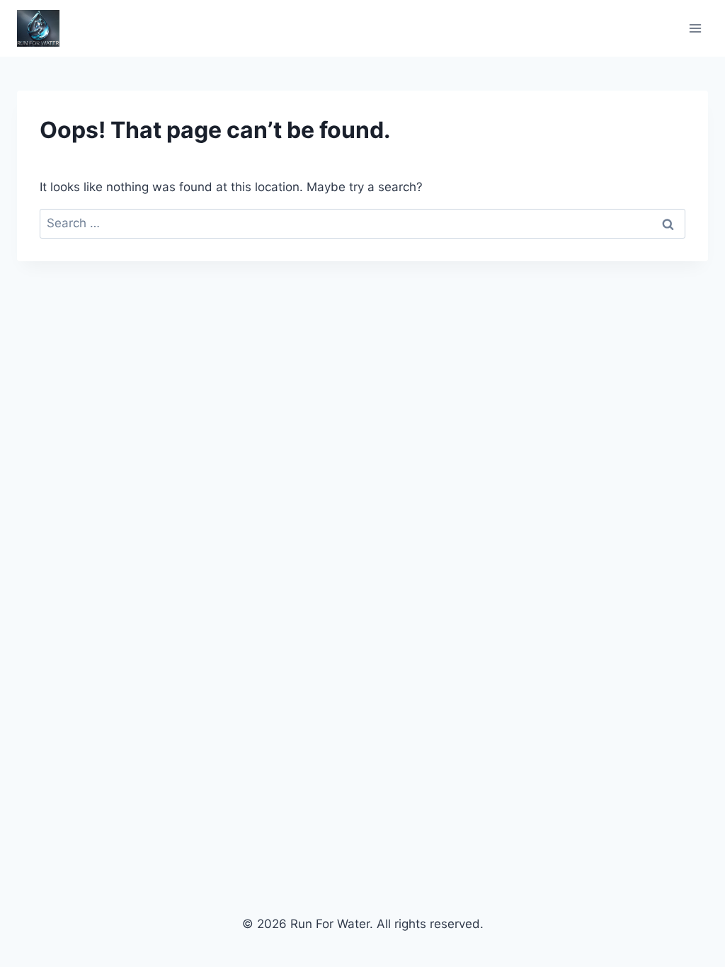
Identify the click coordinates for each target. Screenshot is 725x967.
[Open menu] (695, 28)
